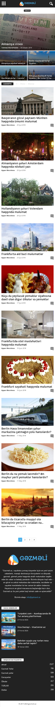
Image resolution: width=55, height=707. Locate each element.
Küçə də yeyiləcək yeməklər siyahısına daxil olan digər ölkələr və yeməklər (26, 297)
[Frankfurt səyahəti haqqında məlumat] (27, 370)
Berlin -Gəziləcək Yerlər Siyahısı (39, 62)
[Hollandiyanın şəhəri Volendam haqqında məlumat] (27, 192)
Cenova (27, 11)
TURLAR (5, 686)
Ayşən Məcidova (8, 125)
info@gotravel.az (33, 597)
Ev (16, 84)
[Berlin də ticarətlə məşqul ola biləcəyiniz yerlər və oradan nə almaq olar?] (27, 502)
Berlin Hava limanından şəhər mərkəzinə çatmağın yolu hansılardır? (26, 430)
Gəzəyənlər (6, 677)
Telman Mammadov (9, 48)
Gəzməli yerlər (7, 673)
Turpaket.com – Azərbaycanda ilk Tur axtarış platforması (34, 615)
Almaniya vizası (12, 44)
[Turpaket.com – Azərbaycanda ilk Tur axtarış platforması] (8, 617)
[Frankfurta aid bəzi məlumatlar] (27, 237)
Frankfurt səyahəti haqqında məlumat (26, 386)
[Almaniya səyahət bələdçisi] (14, 61)
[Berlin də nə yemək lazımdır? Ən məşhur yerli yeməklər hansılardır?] (27, 457)
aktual (3, 665)
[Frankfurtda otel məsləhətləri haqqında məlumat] (27, 324)
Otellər (4, 690)
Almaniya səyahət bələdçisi (13, 63)
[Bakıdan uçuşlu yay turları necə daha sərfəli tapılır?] (8, 644)
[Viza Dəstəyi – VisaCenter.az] (8, 631)
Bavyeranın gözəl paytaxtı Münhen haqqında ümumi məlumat (24, 119)
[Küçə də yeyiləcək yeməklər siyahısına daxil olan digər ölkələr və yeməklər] (27, 279)
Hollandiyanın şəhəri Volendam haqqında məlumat (22, 210)
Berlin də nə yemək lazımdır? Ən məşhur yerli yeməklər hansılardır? (24, 475)
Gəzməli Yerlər (7, 669)
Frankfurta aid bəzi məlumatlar (22, 254)
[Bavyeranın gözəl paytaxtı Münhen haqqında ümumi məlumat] (27, 101)
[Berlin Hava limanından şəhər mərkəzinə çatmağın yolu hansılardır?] (27, 412)
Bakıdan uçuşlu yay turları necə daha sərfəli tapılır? (33, 642)
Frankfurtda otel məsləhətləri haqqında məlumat (21, 342)
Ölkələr (22, 84)
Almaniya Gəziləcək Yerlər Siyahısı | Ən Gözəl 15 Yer (40, 77)
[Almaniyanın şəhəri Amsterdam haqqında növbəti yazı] (27, 146)
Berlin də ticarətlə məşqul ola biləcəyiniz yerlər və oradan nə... (22, 521)
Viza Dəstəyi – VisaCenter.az (31, 627)
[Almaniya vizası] (27, 32)
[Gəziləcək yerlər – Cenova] (14, 76)
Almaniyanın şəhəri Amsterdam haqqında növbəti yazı (22, 164)
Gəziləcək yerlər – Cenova (12, 78)
